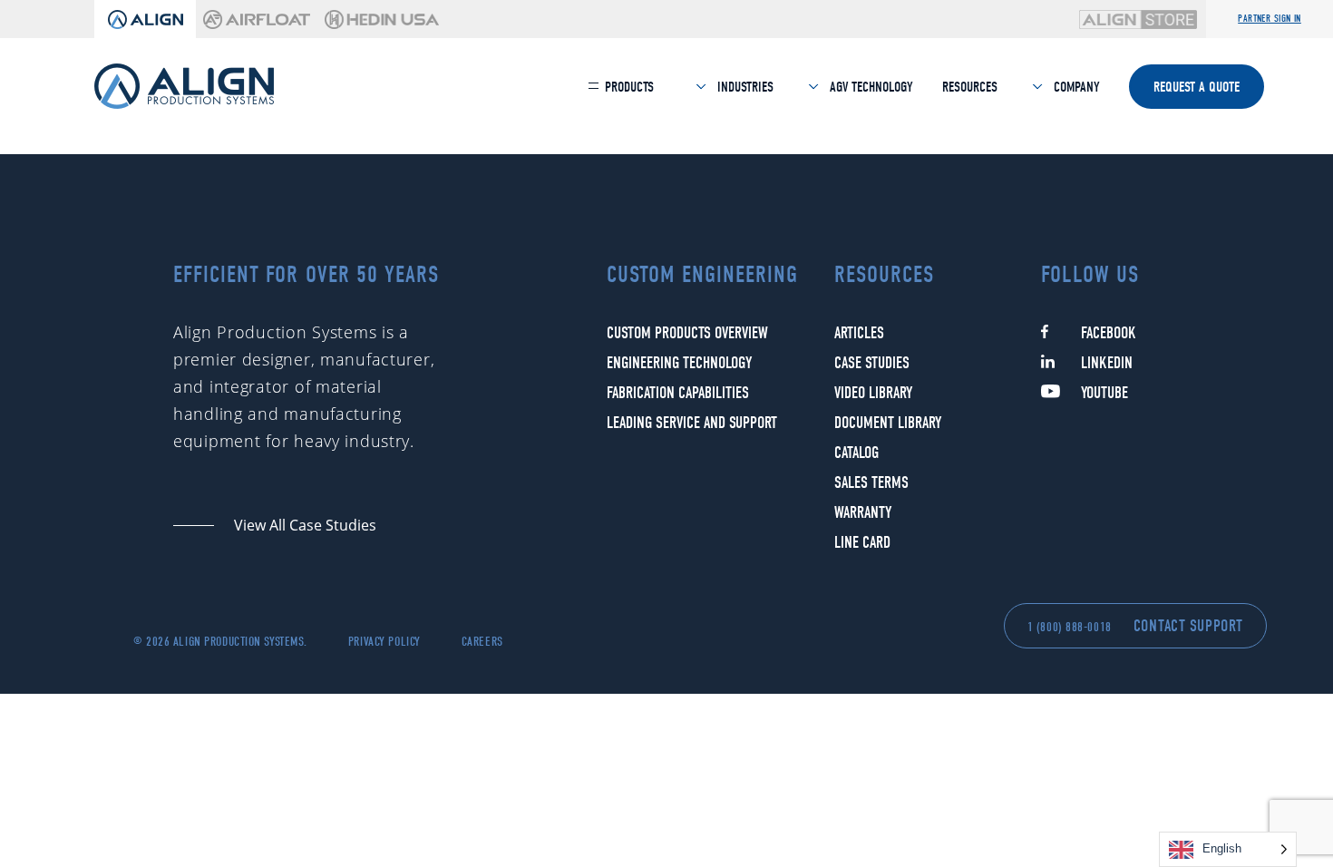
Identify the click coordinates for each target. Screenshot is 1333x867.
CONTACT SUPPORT (1188, 626)
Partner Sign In (1269, 18)
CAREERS (482, 641)
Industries (744, 87)
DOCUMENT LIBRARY (887, 423)
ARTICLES (859, 333)
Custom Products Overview (687, 333)
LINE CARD (862, 542)
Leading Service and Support (692, 423)
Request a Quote (1196, 87)
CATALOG (856, 453)
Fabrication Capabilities (678, 393)
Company (1075, 87)
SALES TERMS (871, 482)
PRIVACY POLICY (384, 641)
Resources (969, 87)
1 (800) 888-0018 (1069, 627)
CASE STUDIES (872, 363)
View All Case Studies (305, 525)
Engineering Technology (679, 363)
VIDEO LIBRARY (873, 393)
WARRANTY (862, 512)
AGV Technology (869, 87)
